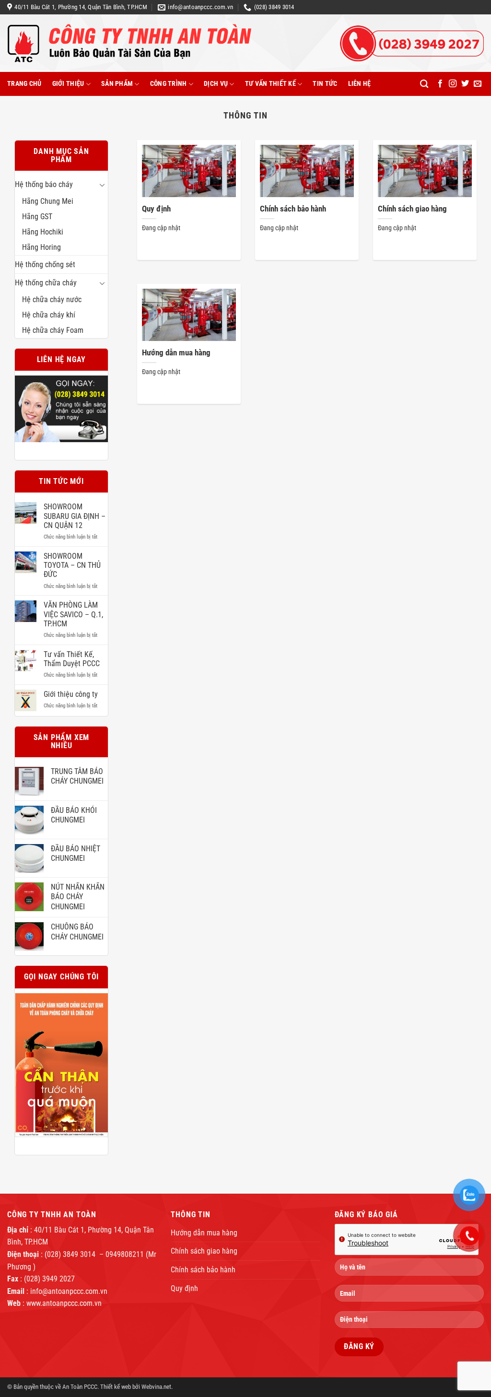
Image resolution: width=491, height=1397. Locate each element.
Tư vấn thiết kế (270, 84)
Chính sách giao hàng (412, 208)
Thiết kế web (115, 1386)
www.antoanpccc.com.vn (64, 1303)
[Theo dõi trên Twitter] (465, 84)
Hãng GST (37, 216)
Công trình (168, 84)
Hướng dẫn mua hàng (176, 352)
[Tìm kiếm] (424, 84)
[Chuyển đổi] (102, 184)
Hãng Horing (41, 247)
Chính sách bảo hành (293, 208)
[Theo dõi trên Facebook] (440, 84)
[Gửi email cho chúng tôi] (477, 84)
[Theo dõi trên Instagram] (452, 84)
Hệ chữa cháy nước (52, 299)
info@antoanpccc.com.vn (68, 1291)
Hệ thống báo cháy (44, 184)
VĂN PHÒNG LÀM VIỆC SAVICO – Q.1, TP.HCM (73, 614)
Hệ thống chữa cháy (46, 282)
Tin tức (325, 84)
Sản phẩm (117, 84)
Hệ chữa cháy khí (48, 314)
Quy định (156, 208)
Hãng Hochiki (42, 231)
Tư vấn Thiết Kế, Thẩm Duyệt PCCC (72, 659)
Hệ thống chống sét (45, 264)
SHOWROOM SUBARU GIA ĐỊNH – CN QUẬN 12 (74, 515)
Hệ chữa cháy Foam (52, 330)
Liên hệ (359, 84)
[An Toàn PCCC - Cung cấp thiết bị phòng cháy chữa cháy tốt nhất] (159, 43)
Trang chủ (24, 84)
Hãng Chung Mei (47, 201)
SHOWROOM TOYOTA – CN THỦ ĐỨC (72, 565)
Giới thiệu (68, 84)
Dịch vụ (216, 84)
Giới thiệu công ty (71, 694)
